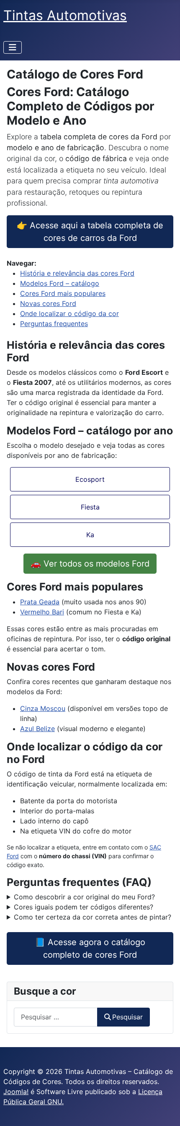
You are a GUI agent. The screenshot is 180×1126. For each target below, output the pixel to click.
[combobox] (56, 1017)
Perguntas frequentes (54, 323)
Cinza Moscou (42, 708)
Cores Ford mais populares (62, 293)
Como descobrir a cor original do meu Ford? (84, 897)
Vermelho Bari (42, 612)
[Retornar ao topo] (165, 1110)
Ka (90, 534)
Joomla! (15, 1091)
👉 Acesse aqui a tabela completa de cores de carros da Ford (90, 231)
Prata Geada (39, 602)
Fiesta (90, 507)
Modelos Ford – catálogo (59, 283)
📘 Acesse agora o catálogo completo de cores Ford (90, 948)
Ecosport (90, 479)
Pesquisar (127, 1017)
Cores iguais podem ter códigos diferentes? (83, 907)
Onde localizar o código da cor (69, 313)
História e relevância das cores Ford (77, 273)
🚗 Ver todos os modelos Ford (90, 564)
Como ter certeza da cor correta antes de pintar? (92, 917)
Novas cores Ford (48, 303)
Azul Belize (37, 728)
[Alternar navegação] (12, 47)
